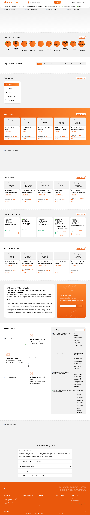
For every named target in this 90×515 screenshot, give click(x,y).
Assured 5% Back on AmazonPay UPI (26, 224)
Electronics (40, 6)
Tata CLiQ (15, 136)
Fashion (10, 84)
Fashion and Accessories (50, 6)
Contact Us (41, 501)
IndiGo (14, 199)
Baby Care (8, 6)
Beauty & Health (11, 96)
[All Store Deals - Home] (11, 2)
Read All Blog (79, 329)
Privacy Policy (42, 499)
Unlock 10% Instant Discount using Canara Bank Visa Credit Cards (28, 262)
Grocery (80, 6)
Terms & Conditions (43, 505)
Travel (9, 92)
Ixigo (30, 199)
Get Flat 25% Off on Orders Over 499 (27, 128)
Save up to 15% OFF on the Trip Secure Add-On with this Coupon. (77, 191)
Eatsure (30, 136)
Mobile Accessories (74, 63)
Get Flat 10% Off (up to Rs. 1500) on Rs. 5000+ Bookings (44, 191)
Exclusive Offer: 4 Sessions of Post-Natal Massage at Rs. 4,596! (77, 128)
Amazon (14, 228)
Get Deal (7, 138)
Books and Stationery (31, 6)
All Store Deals (32, 513)
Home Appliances (66, 6)
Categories (79, 2)
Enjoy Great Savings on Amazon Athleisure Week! (11, 225)
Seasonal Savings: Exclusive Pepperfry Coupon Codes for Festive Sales (78, 334)
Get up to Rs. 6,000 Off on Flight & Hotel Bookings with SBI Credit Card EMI (44, 262)
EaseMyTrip (48, 270)
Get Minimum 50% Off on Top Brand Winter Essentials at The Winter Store (77, 226)
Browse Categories (27, 499)
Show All (39, 63)
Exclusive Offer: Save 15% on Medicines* (44, 128)
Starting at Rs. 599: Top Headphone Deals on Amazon (44, 225)
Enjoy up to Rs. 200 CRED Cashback (60, 262)
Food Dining (11, 100)
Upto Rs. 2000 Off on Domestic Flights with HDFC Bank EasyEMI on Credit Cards (28, 191)
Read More (76, 349)
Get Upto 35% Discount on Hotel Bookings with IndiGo (11, 191)
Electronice (10, 88)
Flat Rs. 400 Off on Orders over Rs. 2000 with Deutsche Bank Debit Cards (12, 262)
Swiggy (63, 136)
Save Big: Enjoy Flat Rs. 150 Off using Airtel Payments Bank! (77, 262)
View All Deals (80, 114)
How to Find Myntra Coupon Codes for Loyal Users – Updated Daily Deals (80, 391)
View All (81, 37)
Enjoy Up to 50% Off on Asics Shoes (11, 128)
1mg (46, 136)
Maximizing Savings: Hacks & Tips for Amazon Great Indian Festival (78, 373)
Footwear (67, 63)
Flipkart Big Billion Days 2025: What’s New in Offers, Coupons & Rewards (78, 353)
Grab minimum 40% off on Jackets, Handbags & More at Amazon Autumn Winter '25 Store (61, 227)
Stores (73, 2)
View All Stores (80, 78)
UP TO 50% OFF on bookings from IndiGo (61, 191)
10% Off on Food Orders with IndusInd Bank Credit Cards (61, 128)
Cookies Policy (42, 503)
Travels (58, 6)
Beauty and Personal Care (18, 6)
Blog (84, 2)
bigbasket (15, 270)
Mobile (74, 6)
